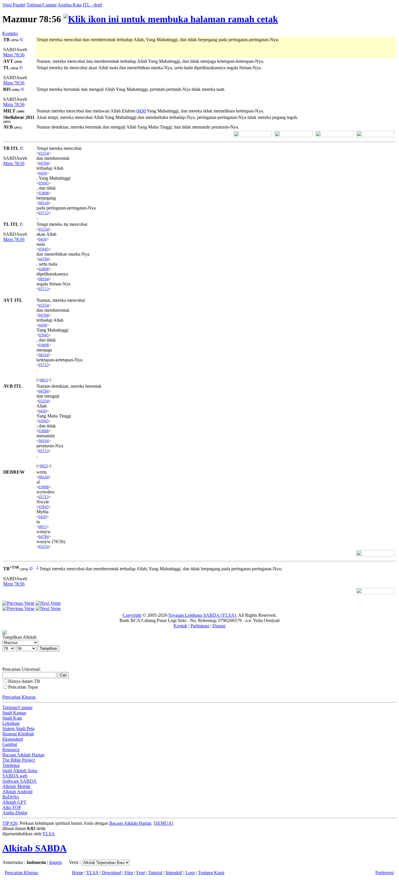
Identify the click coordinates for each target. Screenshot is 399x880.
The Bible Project (18, 760)
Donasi (218, 625)
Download (111, 872)
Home (77, 872)
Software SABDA (19, 781)
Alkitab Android (17, 791)
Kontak (180, 625)
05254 (44, 153)
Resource (11, 749)
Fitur (128, 872)
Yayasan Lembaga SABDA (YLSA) (202, 615)
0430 (141, 110)
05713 (44, 213)
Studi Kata (12, 718)
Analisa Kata (69, 4)
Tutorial (155, 872)
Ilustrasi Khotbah (18, 733)
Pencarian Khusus (19, 696)
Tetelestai (11, 765)
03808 (44, 193)
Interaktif (174, 872)
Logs (190, 872)
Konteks (10, 33)
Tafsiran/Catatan (42, 4)
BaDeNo (10, 796)
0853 (44, 380)
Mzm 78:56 (14, 54)
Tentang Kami (211, 872)
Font (140, 872)
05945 (44, 183)
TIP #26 (9, 823)
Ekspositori (12, 739)
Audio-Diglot (14, 812)
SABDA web (14, 775)
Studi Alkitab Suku (19, 770)
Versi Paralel (13, 4)
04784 (44, 163)
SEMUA (163, 823)
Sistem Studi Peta (18, 728)
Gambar (9, 744)
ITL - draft (92, 4)
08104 (44, 203)
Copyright (132, 615)
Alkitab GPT (14, 802)
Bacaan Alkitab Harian (23, 754)
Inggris (55, 862)
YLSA (48, 833)
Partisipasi (199, 625)
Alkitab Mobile (16, 786)
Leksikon (11, 723)
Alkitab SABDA (34, 848)
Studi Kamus (14, 712)
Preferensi (384, 872)
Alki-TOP (11, 807)
